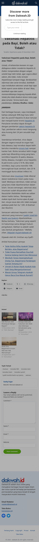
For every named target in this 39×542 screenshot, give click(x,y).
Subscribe (28, 27)
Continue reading (19, 34)
